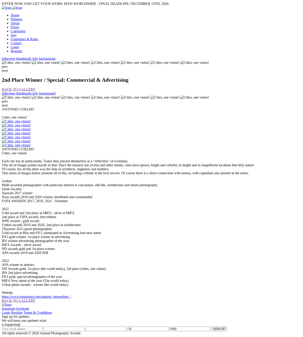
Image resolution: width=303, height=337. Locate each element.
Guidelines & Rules (24, 39)
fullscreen (8, 58)
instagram (8, 308)
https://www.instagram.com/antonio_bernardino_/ (36, 296)
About (15, 23)
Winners (16, 19)
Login (15, 47)
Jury (14, 35)
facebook (22, 308)
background (47, 58)
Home (15, 15)
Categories (18, 31)
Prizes (15, 27)
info (35, 58)
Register (16, 51)
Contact (16, 43)
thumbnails (23, 58)
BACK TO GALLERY (18, 89)
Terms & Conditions (38, 312)
